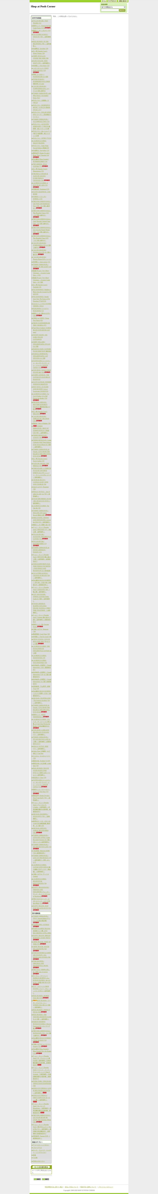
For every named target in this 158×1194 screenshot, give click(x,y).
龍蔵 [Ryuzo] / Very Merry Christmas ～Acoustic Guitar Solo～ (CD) (41, 273)
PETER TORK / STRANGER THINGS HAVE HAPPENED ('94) (42, 1083)
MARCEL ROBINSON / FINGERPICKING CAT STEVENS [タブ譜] (40, 356)
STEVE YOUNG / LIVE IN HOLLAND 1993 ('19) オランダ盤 (41, 641)
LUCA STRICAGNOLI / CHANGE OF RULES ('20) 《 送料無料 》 (41, 575)
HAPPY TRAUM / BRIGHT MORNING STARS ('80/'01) (41, 937)
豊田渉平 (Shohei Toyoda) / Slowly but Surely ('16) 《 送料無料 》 (41, 798)
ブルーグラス (37, 1147)
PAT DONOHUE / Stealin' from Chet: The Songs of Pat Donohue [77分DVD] (41, 299)
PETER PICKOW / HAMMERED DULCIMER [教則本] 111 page (41, 81)
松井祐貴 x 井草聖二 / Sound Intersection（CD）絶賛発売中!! (42, 667)
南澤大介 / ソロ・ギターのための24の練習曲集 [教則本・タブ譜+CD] (41, 823)
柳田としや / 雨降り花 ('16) (41, 525)
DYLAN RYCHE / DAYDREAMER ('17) (40, 543)
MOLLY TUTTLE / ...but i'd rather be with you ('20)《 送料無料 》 (41, 494)
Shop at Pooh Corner (43, 6)
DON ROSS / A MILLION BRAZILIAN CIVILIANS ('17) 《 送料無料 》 (41, 732)
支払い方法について (71, 1187)
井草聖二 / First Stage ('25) (41, 66)
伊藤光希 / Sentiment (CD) (41, 189)
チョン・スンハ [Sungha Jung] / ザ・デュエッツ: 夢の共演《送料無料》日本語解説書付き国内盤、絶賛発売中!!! (42, 1060)
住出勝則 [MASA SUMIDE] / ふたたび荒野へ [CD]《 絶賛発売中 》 (42, 693)
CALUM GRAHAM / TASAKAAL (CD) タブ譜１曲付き (42, 252)
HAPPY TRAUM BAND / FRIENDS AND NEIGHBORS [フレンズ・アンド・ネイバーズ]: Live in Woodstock (41, 892)
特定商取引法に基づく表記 (54, 1187)
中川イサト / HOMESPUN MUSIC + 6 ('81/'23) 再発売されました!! (41, 107)
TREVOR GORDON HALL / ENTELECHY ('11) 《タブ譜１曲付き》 (42, 1033)
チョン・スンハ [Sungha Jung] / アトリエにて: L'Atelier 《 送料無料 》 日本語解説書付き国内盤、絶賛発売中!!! (42, 807)
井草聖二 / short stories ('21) (41, 262)
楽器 (34, 1155)
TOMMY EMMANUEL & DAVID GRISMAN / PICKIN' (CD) (41, 550)
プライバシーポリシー (105, 1187)
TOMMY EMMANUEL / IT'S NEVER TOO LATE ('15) (42, 846)
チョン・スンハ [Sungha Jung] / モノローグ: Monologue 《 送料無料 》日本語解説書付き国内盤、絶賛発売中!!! (42, 1108)
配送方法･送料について (88, 1187)
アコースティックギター (41, 1145)
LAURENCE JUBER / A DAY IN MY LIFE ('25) (40, 184)
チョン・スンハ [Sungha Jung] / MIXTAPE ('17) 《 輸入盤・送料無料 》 (42, 530)
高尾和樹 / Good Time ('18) (41, 634)
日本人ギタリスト (39, 1161)
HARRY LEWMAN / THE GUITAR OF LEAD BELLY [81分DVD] (41, 377)
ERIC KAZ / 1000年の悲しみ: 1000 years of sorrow (41, 971)
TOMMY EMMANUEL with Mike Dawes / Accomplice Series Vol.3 (42, 96)
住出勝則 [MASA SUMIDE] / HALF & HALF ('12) (42, 1039)
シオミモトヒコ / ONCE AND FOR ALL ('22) (41, 69)
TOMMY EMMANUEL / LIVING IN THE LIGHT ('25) (42, 266)
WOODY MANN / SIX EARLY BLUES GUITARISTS (40, 337)
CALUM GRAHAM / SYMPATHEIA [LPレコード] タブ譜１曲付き (41, 88)
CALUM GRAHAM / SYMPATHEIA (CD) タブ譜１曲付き (42, 245)
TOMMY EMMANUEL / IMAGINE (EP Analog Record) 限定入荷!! (41, 513)
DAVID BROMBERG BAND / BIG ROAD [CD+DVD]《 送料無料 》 (42, 501)
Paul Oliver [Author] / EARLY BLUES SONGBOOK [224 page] (42, 330)
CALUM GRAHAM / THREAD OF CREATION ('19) (41, 419)
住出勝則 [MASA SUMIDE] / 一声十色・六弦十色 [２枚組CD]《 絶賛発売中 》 (42, 582)
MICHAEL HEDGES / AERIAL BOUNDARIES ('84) (41, 830)
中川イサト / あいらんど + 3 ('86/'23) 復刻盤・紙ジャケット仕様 (42, 133)
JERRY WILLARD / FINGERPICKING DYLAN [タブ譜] (41, 344)
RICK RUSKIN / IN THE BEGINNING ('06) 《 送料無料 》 (42, 44)
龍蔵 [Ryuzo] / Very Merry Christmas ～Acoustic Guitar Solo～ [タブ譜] (41, 280)
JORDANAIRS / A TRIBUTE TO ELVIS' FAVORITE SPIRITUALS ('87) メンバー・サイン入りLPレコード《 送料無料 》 (42, 473)
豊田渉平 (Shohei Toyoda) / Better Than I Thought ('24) (41, 154)
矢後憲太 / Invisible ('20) (40, 48)
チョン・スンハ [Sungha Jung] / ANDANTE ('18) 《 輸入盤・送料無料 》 (41, 589)
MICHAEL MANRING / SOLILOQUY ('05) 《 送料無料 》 (41, 816)
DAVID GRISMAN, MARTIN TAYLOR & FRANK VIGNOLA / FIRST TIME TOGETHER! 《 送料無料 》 (41, 608)
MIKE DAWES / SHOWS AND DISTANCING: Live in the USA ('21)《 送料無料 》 (42, 520)
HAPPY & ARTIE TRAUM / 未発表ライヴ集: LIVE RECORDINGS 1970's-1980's (42, 931)
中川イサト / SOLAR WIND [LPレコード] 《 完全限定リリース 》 (42, 114)
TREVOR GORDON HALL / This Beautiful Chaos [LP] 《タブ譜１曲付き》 (42, 238)
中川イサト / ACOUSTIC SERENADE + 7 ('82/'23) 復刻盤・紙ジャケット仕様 (41, 126)
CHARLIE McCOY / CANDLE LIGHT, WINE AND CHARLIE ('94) (40, 482)
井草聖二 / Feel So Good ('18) (42, 637)
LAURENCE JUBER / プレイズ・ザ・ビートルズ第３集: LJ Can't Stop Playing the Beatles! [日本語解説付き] (42, 723)
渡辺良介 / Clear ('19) (39, 777)
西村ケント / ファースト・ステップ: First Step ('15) (41, 791)
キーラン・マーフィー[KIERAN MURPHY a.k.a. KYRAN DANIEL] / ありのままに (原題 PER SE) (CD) (41, 979)
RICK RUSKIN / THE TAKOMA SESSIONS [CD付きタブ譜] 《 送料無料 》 (42, 1017)
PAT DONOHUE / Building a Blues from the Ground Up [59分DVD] (42, 292)
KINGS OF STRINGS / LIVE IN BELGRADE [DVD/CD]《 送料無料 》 (42, 1091)
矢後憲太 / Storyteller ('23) (41, 150)
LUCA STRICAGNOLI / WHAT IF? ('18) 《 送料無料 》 (42, 37)
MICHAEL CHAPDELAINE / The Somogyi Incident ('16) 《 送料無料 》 (42, 700)
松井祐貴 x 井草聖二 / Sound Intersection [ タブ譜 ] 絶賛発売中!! (42, 682)
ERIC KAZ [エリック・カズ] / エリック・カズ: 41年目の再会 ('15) (41, 901)
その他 (35, 1158)
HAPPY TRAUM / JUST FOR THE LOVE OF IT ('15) (42, 907)
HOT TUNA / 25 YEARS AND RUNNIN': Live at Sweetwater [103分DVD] (40, 389)
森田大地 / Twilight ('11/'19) (41, 761)
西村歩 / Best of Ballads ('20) (41, 423)
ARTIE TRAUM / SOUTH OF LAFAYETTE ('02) (41, 948)
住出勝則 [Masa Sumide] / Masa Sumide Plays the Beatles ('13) (42, 1051)
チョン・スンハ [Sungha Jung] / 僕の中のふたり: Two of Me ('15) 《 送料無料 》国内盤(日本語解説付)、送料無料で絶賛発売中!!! (42, 1129)
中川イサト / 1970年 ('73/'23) (42, 138)
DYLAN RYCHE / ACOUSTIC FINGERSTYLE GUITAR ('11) (42, 537)
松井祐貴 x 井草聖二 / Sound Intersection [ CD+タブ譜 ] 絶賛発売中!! (42, 674)
